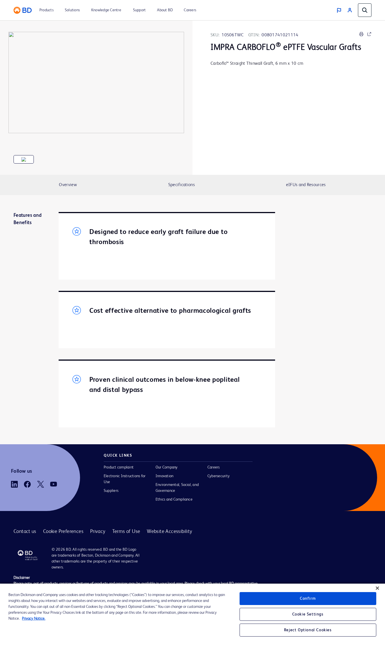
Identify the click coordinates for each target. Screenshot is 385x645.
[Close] (377, 588)
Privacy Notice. (33, 619)
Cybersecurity (218, 476)
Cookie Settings (308, 614)
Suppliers (111, 491)
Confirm (308, 599)
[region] (192, 614)
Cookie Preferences (63, 531)
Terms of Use (126, 531)
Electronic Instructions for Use (124, 479)
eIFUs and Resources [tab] (306, 185)
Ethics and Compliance (174, 499)
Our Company (167, 467)
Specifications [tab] (181, 185)
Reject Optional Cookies (308, 630)
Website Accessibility (169, 531)
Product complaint (119, 467)
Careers (213, 467)
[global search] (364, 10)
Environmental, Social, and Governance (177, 488)
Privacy (97, 531)
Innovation (164, 476)
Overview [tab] (68, 185)
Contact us (25, 531)
